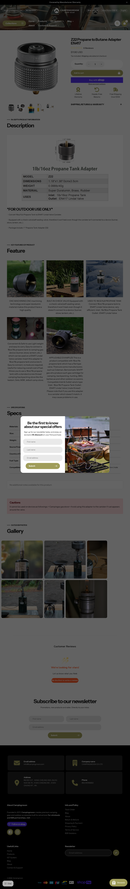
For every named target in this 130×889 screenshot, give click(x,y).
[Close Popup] (106, 419)
